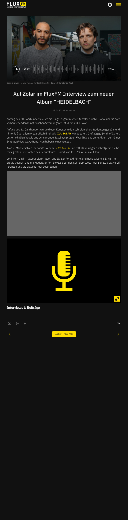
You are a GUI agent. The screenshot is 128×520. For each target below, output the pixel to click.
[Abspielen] (16, 69)
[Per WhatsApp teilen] (17, 323)
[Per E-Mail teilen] (10, 323)
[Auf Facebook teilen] (25, 323)
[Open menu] (118, 5)
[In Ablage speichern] (118, 323)
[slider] (69, 69)
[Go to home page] (16, 4)
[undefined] (10, 334)
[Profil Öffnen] (110, 5)
